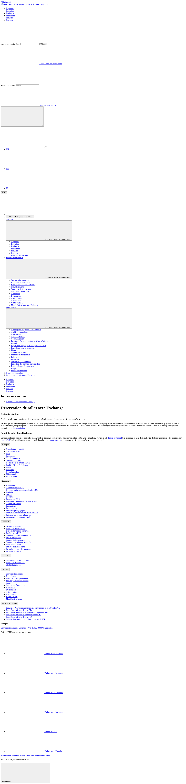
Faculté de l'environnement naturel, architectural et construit (33, 608)
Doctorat (9, 497)
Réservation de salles (14, 373)
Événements (16, 296)
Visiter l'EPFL (11, 597)
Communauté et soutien (20, 291)
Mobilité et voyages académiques (24, 305)
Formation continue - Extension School (21, 501)
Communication (17, 339)
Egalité (14, 343)
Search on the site (8, 44)
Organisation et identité (15, 449)
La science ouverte (13, 551)
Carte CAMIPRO (18, 336)
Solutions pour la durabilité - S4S (19, 535)
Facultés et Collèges (9, 603)
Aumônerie (15, 294)
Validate (43, 44)
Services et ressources (14, 258)
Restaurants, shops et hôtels (17, 578)
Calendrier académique (15, 488)
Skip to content (7, 2)
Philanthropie (11, 474)
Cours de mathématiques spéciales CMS (22, 490)
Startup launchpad (13, 565)
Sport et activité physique (21, 289)
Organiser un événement (21, 362)
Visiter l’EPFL (17, 303)
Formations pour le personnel (22, 348)
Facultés (9, 18)
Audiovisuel (16, 334)
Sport (8, 583)
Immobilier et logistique (20, 355)
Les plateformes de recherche (17, 531)
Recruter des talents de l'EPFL (18, 463)
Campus (9, 20)
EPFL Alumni (11, 476)
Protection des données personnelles (25, 364)
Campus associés (13, 451)
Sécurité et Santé (17, 287)
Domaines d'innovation (15, 562)
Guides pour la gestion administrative (26, 330)
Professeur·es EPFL (14, 533)
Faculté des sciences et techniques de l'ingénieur (27, 612)
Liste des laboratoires (19, 255)
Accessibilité (6, 755)
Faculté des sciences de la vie (19, 617)
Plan (51, 628)
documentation (19, 428)
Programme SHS (13, 499)
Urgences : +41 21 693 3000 (30, 628)
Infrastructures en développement (19, 515)
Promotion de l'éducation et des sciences (22, 513)
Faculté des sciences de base (19, 610)
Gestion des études (13, 504)
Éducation (10, 11)
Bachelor (9, 492)
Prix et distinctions (13, 538)
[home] (25, 214)
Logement (15, 359)
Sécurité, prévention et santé (17, 581)
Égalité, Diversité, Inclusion (17, 465)
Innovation (10, 15)
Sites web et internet (19, 371)
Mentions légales (18, 755)
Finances (14, 350)
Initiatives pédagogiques (15, 510)
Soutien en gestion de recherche (18, 542)
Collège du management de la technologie (25, 619)
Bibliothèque (11, 576)
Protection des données (35, 755)
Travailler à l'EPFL (13, 460)
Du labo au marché (13, 544)
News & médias (12, 472)
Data (8, 454)
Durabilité (10, 470)
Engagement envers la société (18, 517)
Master (9, 494)
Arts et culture (16, 298)
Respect (14, 368)
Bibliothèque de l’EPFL (20, 282)
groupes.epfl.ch (55, 440)
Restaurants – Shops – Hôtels (23, 284)
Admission (10, 485)
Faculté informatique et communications (23, 615)
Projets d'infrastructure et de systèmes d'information (31, 341)
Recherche (10, 13)
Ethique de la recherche (15, 547)
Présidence (10, 456)
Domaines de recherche (15, 528)
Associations (16, 300)
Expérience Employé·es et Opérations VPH (28, 346)
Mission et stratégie (13, 526)
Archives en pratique (19, 332)
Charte (47, 755)
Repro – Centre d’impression (22, 366)
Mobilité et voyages (14, 599)
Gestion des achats (18, 352)
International (11, 506)
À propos (10, 9)
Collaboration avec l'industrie (17, 560)
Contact (45, 628)
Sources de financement (15, 540)
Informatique (11, 307)
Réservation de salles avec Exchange (20, 375)
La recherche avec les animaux (18, 549)
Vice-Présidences (13, 458)
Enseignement (11, 508)
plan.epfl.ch (5, 440)
